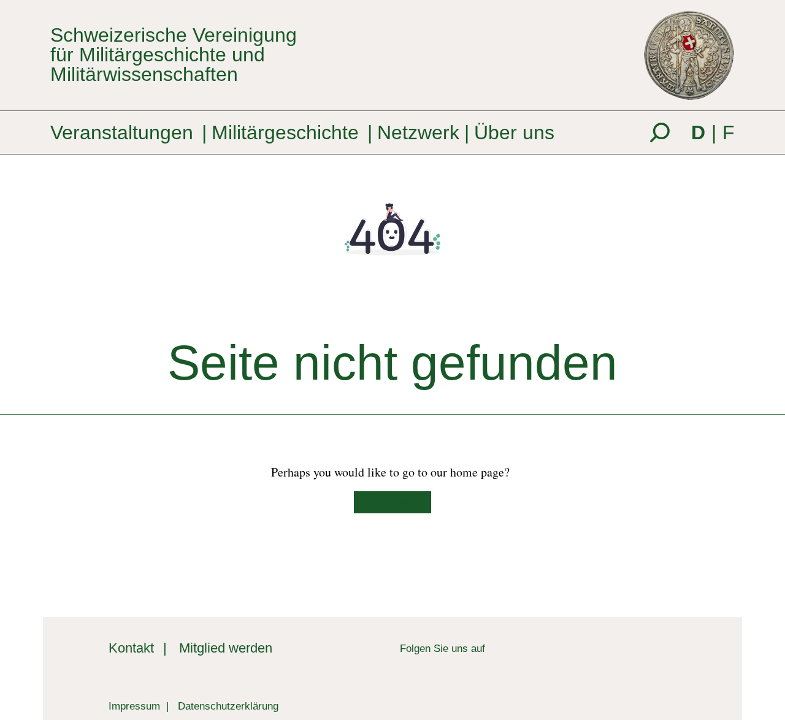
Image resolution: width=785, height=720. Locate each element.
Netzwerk (418, 132)
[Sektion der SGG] (625, 658)
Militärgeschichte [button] (285, 132)
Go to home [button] (387, 502)
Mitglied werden (225, 648)
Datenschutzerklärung (228, 705)
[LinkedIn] (494, 648)
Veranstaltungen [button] (121, 132)
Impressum (134, 705)
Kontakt (131, 648)
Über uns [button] (514, 132)
